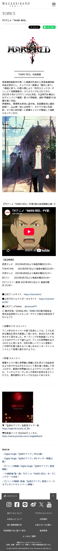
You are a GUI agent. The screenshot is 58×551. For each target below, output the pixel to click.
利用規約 (43, 519)
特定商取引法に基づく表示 (14, 531)
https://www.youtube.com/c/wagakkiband (22, 436)
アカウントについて (43, 513)
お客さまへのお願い (43, 525)
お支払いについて (14, 519)
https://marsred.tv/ (33, 294)
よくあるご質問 (29, 536)
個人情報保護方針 (14, 525)
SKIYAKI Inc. (47, 548)
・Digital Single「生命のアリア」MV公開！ (23, 454)
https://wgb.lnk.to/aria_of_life (16, 429)
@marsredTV (31, 307)
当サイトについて (14, 513)
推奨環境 (43, 531)
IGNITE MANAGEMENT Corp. (23, 548)
